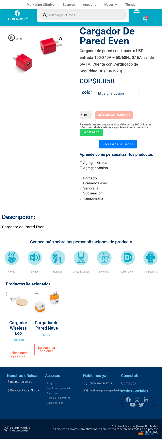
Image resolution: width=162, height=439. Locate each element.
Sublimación (93, 193)
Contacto (128, 383)
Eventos (69, 5)
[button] (60, 39)
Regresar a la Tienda (118, 144)
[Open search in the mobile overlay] (83, 15)
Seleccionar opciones (18, 354)
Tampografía (93, 198)
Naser (108, 5)
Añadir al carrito (114, 115)
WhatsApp (91, 132)
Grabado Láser (95, 183)
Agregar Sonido (95, 168)
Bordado (90, 178)
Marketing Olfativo (41, 5)
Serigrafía (90, 188)
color (87, 92)
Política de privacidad (17, 427)
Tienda (130, 5)
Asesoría (89, 5)
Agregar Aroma (95, 163)
